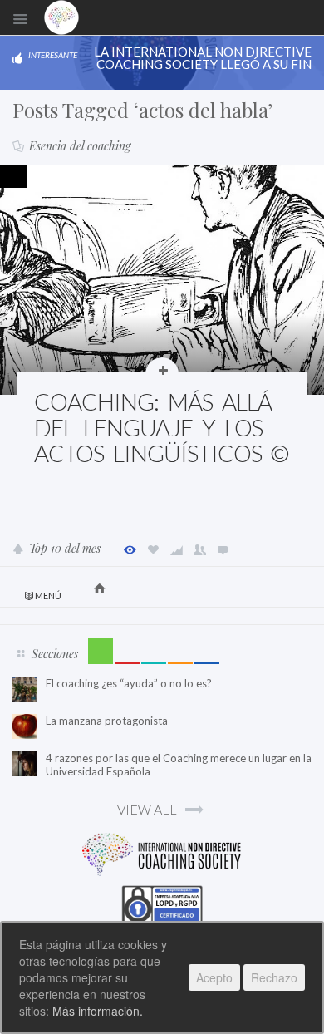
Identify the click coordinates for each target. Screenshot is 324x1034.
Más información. (97, 1010)
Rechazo (274, 977)
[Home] (61, 17)
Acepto (214, 977)
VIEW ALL (147, 809)
